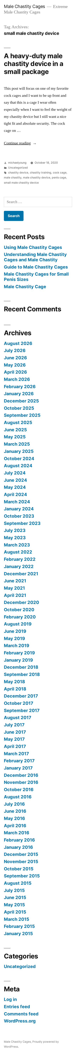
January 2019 (18, 660)
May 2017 (14, 739)
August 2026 (18, 343)
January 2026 (19, 393)
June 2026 (15, 357)
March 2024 (17, 501)
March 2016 (16, 832)
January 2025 (19, 451)
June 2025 (15, 429)
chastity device (18, 172)
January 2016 (18, 847)
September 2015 (22, 876)
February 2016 (19, 840)
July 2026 (14, 350)
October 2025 (19, 408)
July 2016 (14, 804)
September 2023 (22, 523)
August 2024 (18, 465)
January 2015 (18, 933)
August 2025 (18, 422)
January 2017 (18, 768)
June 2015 (15, 897)
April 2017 (15, 746)
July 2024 (15, 473)
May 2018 (14, 681)
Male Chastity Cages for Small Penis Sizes (36, 276)
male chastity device (36, 177)
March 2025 (17, 444)
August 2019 (17, 624)
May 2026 (15, 365)
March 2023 (17, 545)
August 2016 (17, 796)
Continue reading (20, 143)
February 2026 (20, 386)
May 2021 (14, 588)
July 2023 (14, 530)
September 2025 (22, 415)
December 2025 (21, 401)
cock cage (59, 172)
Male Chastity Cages (24, 6)
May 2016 (14, 818)
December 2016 (21, 775)
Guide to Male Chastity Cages (36, 267)
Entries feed (17, 1006)
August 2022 (18, 552)
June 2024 (15, 480)
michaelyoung (17, 162)
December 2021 (21, 573)
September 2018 (22, 674)
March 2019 (16, 645)
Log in (10, 999)
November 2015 (21, 861)
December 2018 (21, 667)
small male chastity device (21, 182)
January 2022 (19, 566)
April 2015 (15, 912)
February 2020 (20, 617)
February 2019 (19, 652)
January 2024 (19, 508)
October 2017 (18, 703)
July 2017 (14, 724)
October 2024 (19, 458)
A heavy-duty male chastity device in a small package (33, 64)
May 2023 (15, 537)
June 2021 (15, 580)
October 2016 (18, 789)
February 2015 (19, 926)
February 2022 (20, 559)
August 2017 (17, 717)
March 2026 (17, 379)
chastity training (40, 172)
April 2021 (15, 595)
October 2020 (19, 609)
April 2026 (15, 372)
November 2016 (21, 782)
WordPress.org (20, 1021)
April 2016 (15, 825)
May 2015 (14, 904)
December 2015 (21, 854)
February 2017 (19, 760)
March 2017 (16, 753)
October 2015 (18, 868)
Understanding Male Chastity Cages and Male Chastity (35, 257)
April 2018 (15, 689)
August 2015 (17, 883)
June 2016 (15, 811)
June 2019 (15, 631)
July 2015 (14, 890)
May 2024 (15, 487)
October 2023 (19, 516)
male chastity (12, 177)
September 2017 (22, 710)
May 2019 (14, 638)
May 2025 (15, 436)
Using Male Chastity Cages (33, 247)
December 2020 (21, 602)
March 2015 (16, 919)
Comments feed (21, 1013)
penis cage (59, 177)
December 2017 (21, 696)
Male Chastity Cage (25, 286)
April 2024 (15, 494)
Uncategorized (18, 167)
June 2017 (15, 732)
